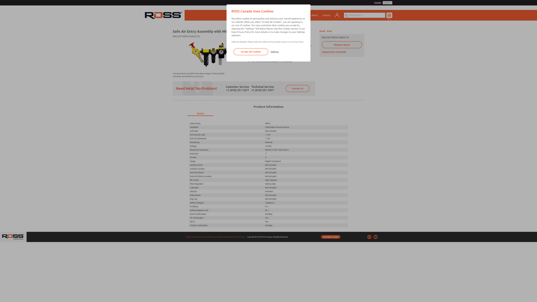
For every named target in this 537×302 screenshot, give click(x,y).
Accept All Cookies (251, 51)
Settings (275, 51)
